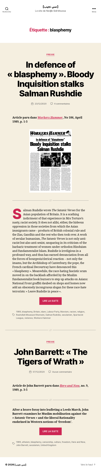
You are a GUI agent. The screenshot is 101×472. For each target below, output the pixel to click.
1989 (18, 311)
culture (57, 442)
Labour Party (53, 311)
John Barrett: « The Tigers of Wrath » (50, 356)
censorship (47, 442)
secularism (67, 314)
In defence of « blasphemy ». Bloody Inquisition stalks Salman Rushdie (50, 79)
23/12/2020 (40, 103)
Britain (37, 311)
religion (80, 311)
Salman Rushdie (53, 314)
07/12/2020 (39, 372)
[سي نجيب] (50, 6)
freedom (66, 442)
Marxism (64, 311)
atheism (26, 442)
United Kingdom (48, 445)
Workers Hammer (50, 117)
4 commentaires (62, 103)
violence (28, 318)
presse (50, 54)
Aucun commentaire (62, 372)
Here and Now (70, 386)
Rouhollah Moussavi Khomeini (30, 314)
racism (73, 311)
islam (43, 311)
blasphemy (27, 311)
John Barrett (22, 445)
